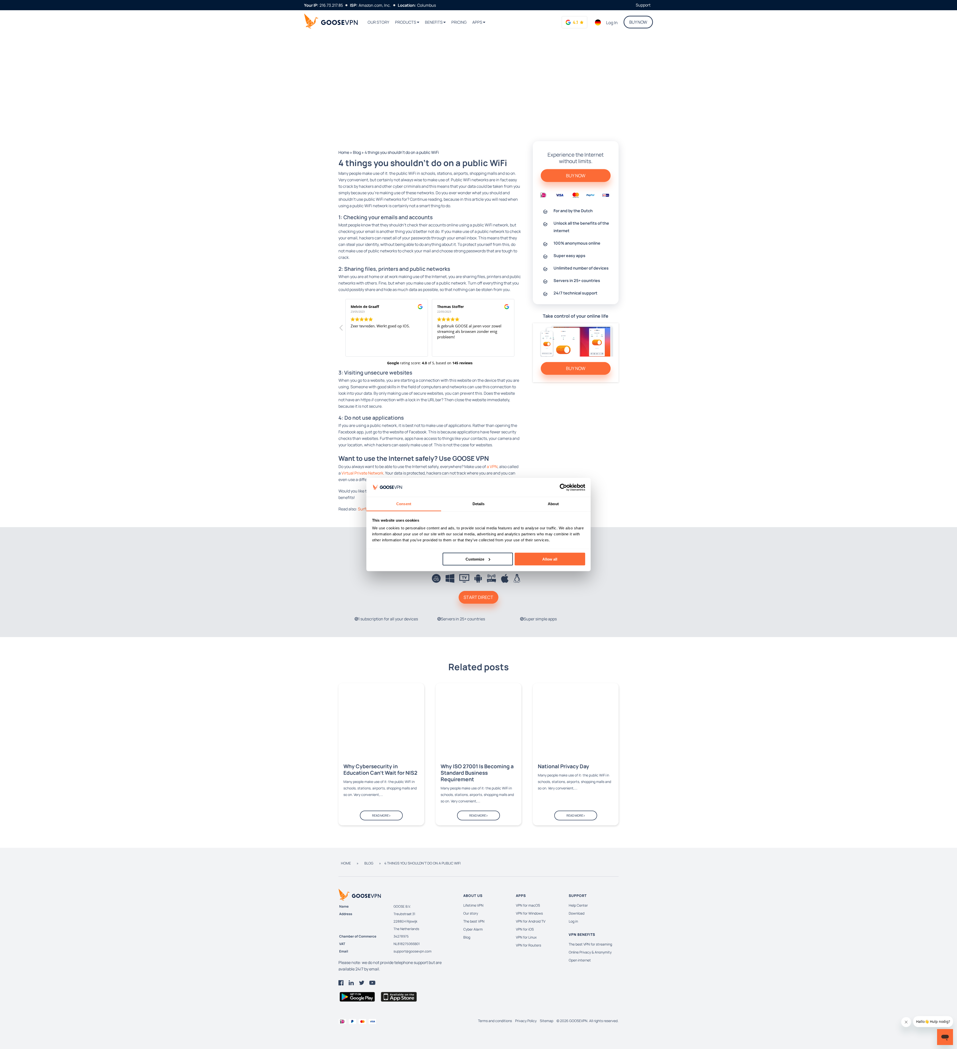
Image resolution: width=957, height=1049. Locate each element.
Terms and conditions (495, 1020)
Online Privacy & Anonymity (590, 952)
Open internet (580, 960)
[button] (341, 329)
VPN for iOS (525, 929)
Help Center (578, 905)
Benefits (434, 22)
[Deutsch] (598, 22)
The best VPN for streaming (590, 944)
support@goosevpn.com (412, 951)
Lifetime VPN (473, 905)
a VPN (492, 466)
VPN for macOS (528, 905)
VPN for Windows (529, 913)
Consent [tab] (403, 504)
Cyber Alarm (473, 929)
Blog (357, 152)
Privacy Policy (526, 1020)
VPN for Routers (528, 945)
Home (343, 152)
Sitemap (546, 1020)
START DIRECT (478, 597)
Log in (612, 22)
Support (643, 5)
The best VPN (473, 921)
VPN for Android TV (530, 921)
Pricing (459, 22)
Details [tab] (479, 504)
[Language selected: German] (598, 22)
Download (576, 913)
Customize (475, 559)
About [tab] (553, 504)
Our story (378, 22)
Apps (477, 22)
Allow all (549, 559)
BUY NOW (638, 22)
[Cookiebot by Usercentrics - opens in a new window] (563, 487)
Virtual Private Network (362, 473)
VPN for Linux (526, 937)
